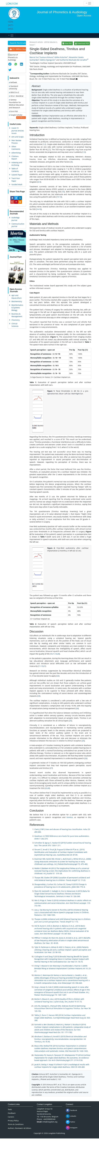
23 (39, 696)
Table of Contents (15, 169)
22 (31, 252)
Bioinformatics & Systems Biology (17, 307)
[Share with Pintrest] (16, 202)
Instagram (73, 1127)
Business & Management (16, 315)
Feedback (11, 1113)
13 (60, 197)
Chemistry (15, 320)
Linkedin (73, 1116)
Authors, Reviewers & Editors (19, 1128)
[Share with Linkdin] (20, 198)
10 (63, 192)
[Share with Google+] (12, 202)
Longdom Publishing (56, 1133)
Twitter (72, 1122)
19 (40, 209)
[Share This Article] (11, 64)
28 (48, 788)
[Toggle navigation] (88, 3)
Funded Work (16, 184)
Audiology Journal (15, 218)
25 (70, 720)
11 (54, 654)
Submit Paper (16, 175)
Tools (10, 1109)
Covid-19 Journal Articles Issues (17, 130)
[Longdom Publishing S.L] (12, 3)
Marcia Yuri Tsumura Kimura (41, 57)
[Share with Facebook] (12, 198)
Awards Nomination (18, 43)
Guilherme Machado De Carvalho (73, 60)
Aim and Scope (17, 137)
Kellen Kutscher (61, 57)
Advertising (16, 153)
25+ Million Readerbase (19, 49)
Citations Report (15, 157)
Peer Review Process (16, 141)
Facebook (73, 1110)
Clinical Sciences (14, 324)
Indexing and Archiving (16, 163)
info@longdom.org (49, 1122)
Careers (11, 1117)
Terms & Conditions (16, 1124)
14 (38, 209)
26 (86, 758)
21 (44, 666)
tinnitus (70, 817)
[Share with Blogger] (20, 202)
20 (58, 654)
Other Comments (15, 147)
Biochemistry (16, 301)
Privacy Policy (13, 1120)
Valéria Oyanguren (47, 60)
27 (51, 768)
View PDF (68, 43)
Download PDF (83, 43)
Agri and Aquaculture (16, 296)
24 (77, 708)
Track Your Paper (15, 179)
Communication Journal (17, 225)
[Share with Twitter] (16, 198)
